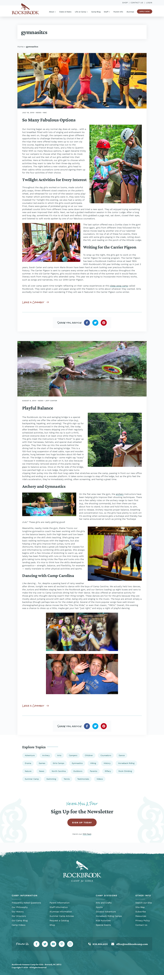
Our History (18, 911)
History (107, 763)
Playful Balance (37, 408)
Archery (46, 755)
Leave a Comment (33, 302)
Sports (99, 907)
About (51, 12)
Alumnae (130, 12)
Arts (59, 755)
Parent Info (118, 12)
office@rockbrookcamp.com (132, 944)
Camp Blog (95, 12)
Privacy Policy (142, 920)
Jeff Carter (51, 401)
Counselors (105, 755)
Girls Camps (58, 763)
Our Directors (19, 916)
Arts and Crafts (104, 902)
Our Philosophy (20, 907)
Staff (106, 12)
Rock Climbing (125, 771)
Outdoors (77, 771)
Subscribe (140, 911)
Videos (100, 779)
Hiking (93, 763)
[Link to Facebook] (36, 944)
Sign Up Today (82, 822)
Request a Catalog (59, 920)
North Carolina (59, 771)
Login (149, 3)
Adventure (30, 755)
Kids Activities (103, 920)
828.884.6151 (100, 944)
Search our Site (143, 902)
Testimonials (83, 779)
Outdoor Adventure (106, 911)
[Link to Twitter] (45, 944)
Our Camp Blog (20, 920)
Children (89, 755)
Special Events (103, 925)
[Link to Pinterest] (62, 944)
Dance (122, 755)
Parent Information (60, 902)
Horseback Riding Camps (109, 916)
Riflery (108, 771)
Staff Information (59, 907)
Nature (28, 771)
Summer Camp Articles (62, 916)
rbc (45, 112)
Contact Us (137, 3)
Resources (140, 916)
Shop (125, 3)
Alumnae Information (61, 911)
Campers (73, 755)
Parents (93, 771)
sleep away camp (119, 285)
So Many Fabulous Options (48, 120)
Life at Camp (80, 12)
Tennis (67, 779)
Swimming (51, 779)
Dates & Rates (65, 12)
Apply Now (145, 11)
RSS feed (87, 834)
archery (120, 494)
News (38, 112)
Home (20, 46)
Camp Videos (18, 925)
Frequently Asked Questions (26, 902)
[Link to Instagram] (70, 944)
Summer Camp (32, 779)
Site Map (140, 907)
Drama (28, 763)
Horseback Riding (126, 763)
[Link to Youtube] (53, 944)
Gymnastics (77, 763)
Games (42, 763)
